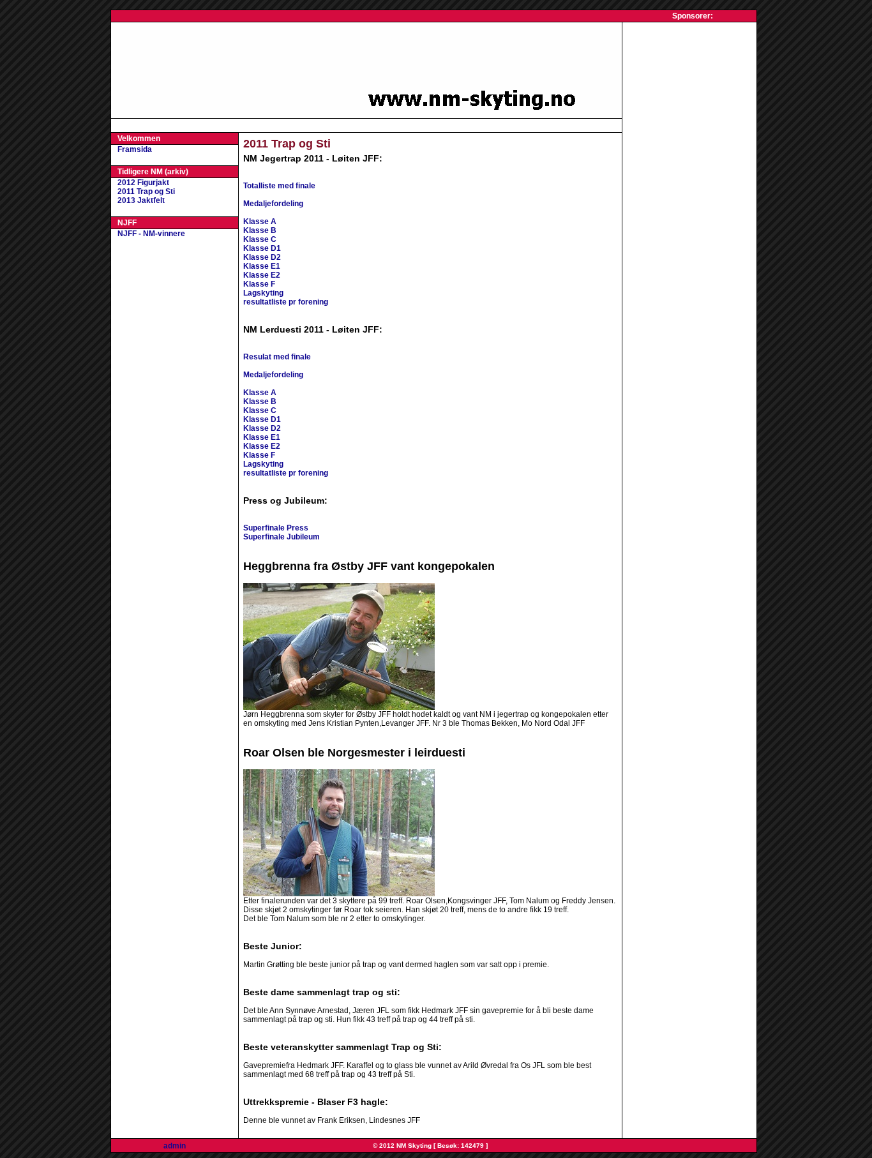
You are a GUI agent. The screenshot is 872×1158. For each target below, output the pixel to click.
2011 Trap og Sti (146, 191)
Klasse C (259, 239)
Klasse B (259, 230)
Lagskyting (263, 293)
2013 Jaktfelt (141, 200)
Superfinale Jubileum (281, 536)
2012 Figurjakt (143, 182)
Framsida (134, 149)
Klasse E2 (261, 275)
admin (174, 1145)
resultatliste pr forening (285, 301)
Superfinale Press (275, 527)
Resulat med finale (277, 356)
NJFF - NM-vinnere (151, 233)
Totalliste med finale (279, 185)
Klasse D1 (262, 248)
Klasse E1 (261, 266)
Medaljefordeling (273, 203)
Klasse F (259, 284)
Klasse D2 (262, 257)
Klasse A (259, 221)
